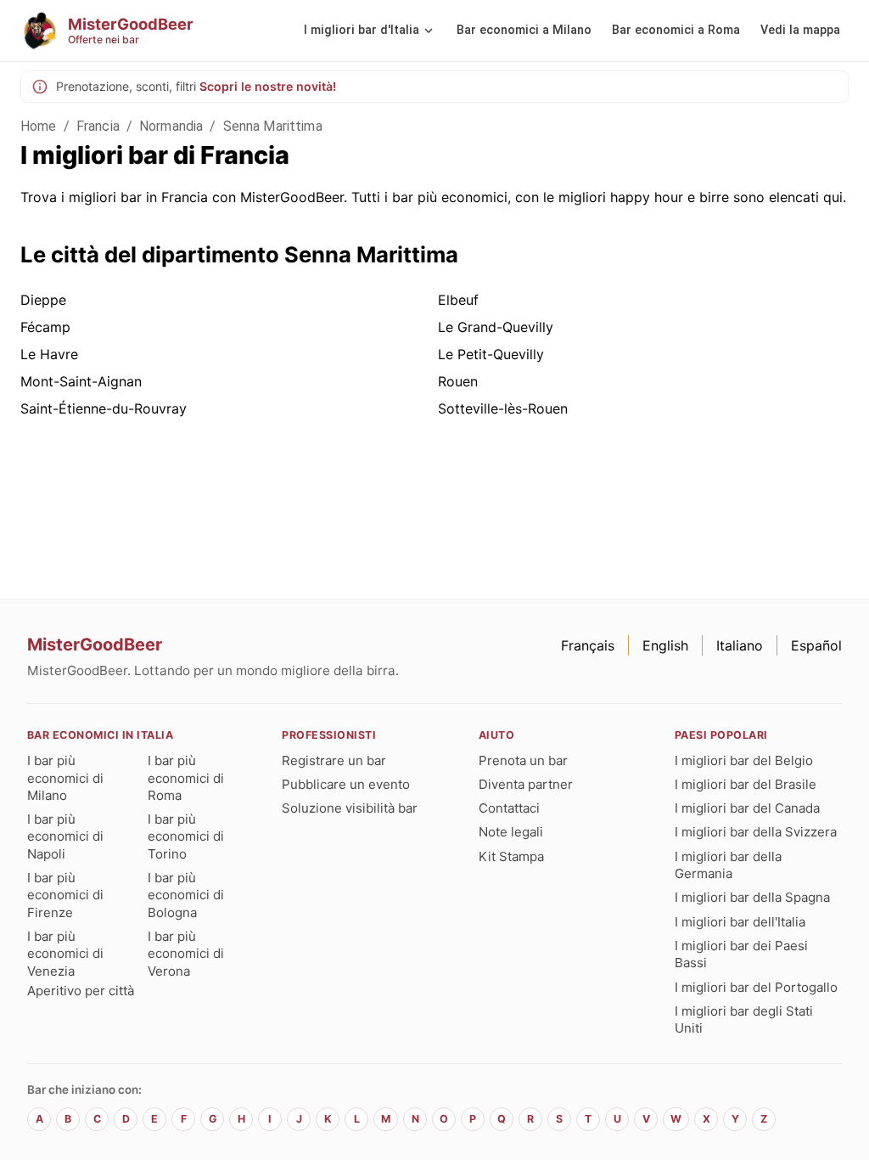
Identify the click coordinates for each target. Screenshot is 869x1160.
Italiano (739, 645)
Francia (98, 126)
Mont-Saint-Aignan (81, 381)
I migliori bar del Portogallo (756, 987)
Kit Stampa (511, 856)
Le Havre (49, 354)
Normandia (171, 126)
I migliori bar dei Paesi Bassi (741, 954)
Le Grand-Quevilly (495, 326)
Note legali (511, 832)
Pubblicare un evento (346, 784)
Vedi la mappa (800, 30)
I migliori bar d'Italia (361, 30)
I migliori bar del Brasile (745, 784)
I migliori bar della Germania (728, 864)
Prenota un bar (523, 760)
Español (816, 645)
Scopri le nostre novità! (267, 86)
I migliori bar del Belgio (744, 760)
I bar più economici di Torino (186, 836)
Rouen (458, 381)
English (665, 645)
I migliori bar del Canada (747, 808)
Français (587, 645)
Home (38, 126)
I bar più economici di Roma (186, 777)
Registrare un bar (334, 760)
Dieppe (43, 299)
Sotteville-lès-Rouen (503, 408)
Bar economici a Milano (524, 30)
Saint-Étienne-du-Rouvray (103, 408)
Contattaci (509, 808)
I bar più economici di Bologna (186, 895)
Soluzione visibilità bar (350, 808)
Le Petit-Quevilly (491, 354)
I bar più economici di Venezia (65, 953)
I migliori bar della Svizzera (756, 832)
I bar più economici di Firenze (65, 895)
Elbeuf (458, 299)
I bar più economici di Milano (65, 777)
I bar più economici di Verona (186, 953)
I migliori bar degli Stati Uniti (744, 1019)
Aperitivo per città (80, 991)
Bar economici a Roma (676, 30)
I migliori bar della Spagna (752, 897)
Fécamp (45, 326)
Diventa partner (526, 784)
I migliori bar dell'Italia (740, 922)
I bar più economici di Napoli (65, 836)
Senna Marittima (272, 126)
